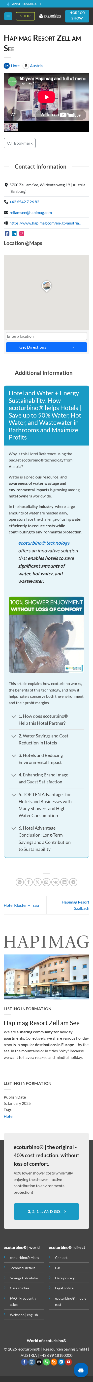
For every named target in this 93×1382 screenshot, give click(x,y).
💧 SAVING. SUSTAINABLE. (24, 4)
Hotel (8, 1116)
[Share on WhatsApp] (20, 882)
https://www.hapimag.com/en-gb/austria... (45, 223)
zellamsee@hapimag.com (30, 212)
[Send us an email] (39, 1362)
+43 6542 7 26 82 (24, 201)
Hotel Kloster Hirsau (21, 905)
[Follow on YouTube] (68, 1362)
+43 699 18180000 (56, 1355)
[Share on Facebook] (29, 882)
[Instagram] (21, 233)
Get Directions (32, 347)
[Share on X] (37, 882)
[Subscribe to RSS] (54, 1362)
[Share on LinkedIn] (64, 882)
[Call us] (46, 1362)
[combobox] (46, 336)
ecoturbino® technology (44, 543)
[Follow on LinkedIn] (61, 1362)
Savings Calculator (24, 1278)
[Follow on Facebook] (24, 1362)
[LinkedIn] (14, 233)
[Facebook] (7, 233)
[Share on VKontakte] (55, 882)
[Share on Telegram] (73, 882)
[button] (8, 16)
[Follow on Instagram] (31, 1362)
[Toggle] (14, 716)
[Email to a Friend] (46, 882)
